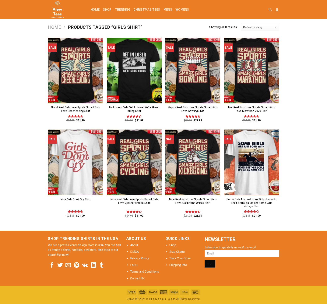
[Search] (270, 9)
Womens (182, 9)
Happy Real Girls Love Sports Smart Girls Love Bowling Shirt (193, 109)
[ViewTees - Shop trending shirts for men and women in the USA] (66, 9)
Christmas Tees (147, 9)
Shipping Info (178, 265)
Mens (168, 9)
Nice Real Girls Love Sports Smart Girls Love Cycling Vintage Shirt (134, 201)
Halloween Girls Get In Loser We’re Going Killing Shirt (134, 109)
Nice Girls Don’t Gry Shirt (75, 199)
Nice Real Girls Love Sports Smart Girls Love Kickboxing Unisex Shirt (193, 201)
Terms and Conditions (144, 271)
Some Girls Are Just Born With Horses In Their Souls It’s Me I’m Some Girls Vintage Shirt (251, 203)
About (134, 245)
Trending (122, 9)
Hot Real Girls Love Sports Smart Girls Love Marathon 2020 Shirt (251, 109)
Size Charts (177, 252)
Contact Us (137, 278)
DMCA (134, 252)
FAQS (134, 265)
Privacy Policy (139, 258)
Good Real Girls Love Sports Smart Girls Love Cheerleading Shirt (75, 109)
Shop (107, 9)
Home (95, 9)
